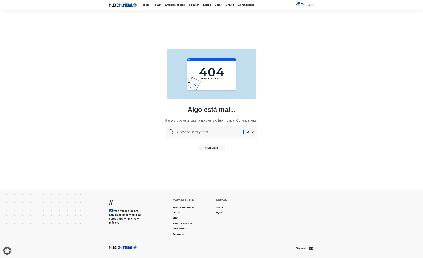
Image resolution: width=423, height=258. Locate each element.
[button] (258, 5)
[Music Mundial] (123, 5)
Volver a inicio (211, 148)
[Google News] (311, 248)
